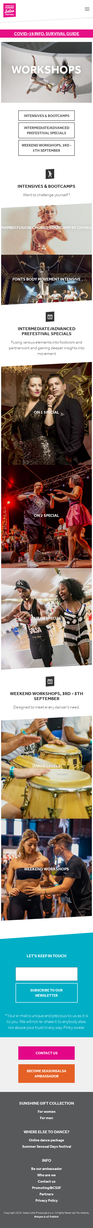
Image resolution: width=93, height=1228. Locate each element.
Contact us (47, 1053)
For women (47, 1111)
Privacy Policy (46, 1200)
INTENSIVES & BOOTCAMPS (46, 115)
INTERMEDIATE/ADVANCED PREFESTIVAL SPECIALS (46, 130)
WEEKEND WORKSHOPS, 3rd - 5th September (47, 148)
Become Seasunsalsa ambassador (46, 1073)
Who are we (46, 1175)
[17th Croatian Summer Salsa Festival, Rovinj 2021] (9, 10)
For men (46, 1118)
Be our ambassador (46, 1168)
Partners (46, 1194)
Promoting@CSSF (46, 1187)
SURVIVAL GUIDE (62, 33)
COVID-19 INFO (29, 33)
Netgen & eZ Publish (46, 1216)
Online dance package (46, 1140)
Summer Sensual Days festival (46, 1146)
